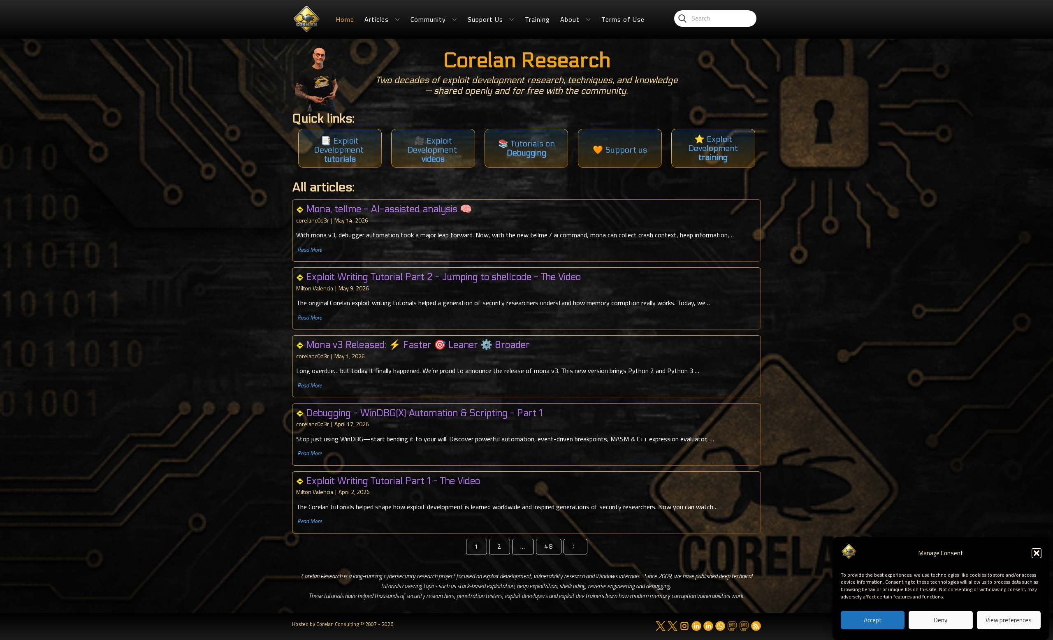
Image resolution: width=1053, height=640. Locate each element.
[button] (1036, 553)
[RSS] (756, 626)
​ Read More (309, 250)
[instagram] (684, 626)
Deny (940, 620)
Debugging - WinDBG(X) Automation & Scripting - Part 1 (424, 413)
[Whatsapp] (720, 626)
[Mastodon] (732, 626)
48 (548, 546)
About (570, 19)
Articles (376, 19)
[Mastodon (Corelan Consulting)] (744, 626)
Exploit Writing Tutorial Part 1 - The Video (393, 481)
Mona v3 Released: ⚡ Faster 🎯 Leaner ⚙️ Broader (418, 344)
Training (537, 19)
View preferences (1009, 620)
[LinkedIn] (696, 626)
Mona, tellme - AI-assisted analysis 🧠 (389, 209)
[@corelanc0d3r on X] (661, 626)
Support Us (485, 19)
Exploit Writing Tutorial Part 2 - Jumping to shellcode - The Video (443, 277)
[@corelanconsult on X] (672, 626)
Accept (873, 620)
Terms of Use (623, 19)
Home (345, 19)
